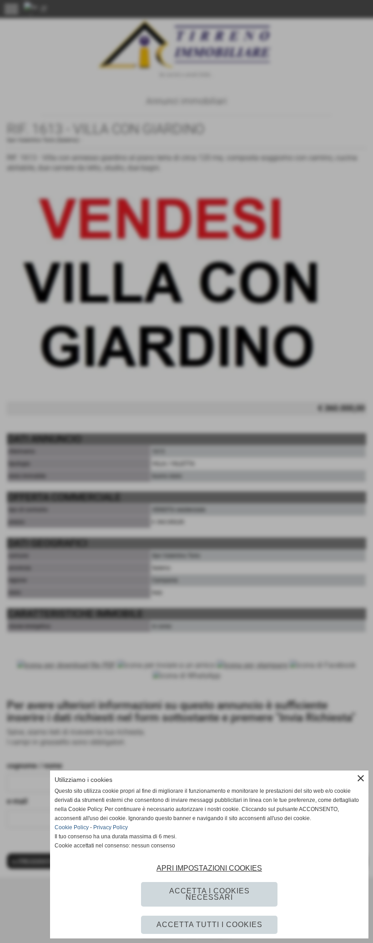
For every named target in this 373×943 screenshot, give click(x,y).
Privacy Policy (110, 827)
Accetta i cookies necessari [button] (209, 894)
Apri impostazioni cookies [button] (209, 868)
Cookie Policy (72, 827)
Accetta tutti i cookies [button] (209, 924)
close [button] (360, 778)
